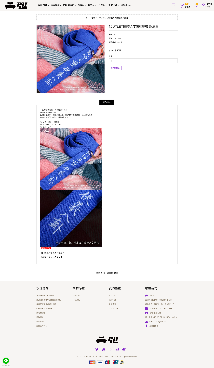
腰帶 (116, 273)
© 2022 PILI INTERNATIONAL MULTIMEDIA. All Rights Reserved (107, 357)
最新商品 (42, 5)
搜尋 (93, 18)
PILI (115, 34)
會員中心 (112, 295)
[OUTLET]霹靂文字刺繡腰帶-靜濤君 (113, 18)
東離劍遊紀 (68, 5)
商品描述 (107, 102)
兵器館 (91, 5)
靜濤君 (110, 273)
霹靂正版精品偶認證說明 (46, 304)
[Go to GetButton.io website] (6, 365)
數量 (110, 56)
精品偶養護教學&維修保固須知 (48, 300)
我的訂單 (112, 300)
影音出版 (112, 5)
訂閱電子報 (113, 308)
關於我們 (40, 321)
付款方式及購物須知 (44, 308)
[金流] (107, 362)
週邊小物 (125, 5)
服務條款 (40, 317)
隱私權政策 (40, 313)
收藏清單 (112, 304)
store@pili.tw (160, 321)
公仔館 (101, 5)
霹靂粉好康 (154, 326)
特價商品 (76, 300)
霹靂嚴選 (55, 5)
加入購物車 (115, 68)
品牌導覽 (76, 295)
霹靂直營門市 (41, 326)
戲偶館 (81, 5)
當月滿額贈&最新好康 (45, 295)
